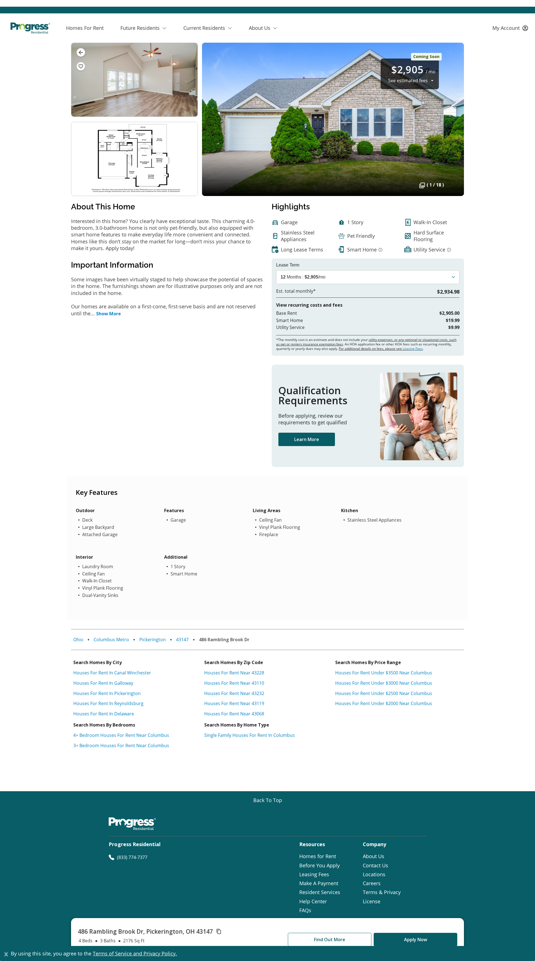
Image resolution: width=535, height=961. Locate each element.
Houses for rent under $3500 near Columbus (383, 673)
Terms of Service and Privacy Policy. (135, 953)
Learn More (306, 439)
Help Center (313, 901)
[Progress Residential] (30, 28)
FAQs (305, 910)
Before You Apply (319, 865)
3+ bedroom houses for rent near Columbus (121, 745)
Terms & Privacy (382, 892)
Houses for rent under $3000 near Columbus (383, 683)
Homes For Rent (85, 28)
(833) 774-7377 (132, 857)
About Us (373, 856)
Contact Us (375, 865)
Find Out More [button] (329, 939)
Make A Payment (318, 883)
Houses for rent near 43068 (234, 714)
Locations (374, 874)
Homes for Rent (317, 856)
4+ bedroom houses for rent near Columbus (121, 735)
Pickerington (152, 639)
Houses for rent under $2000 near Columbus (383, 703)
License (371, 901)
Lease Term (287, 265)
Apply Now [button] (415, 939)
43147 (182, 639)
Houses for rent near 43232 (234, 693)
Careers (372, 883)
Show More (108, 314)
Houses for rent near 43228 (234, 673)
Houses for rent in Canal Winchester (112, 673)
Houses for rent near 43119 (234, 703)
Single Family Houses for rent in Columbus (249, 735)
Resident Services (319, 892)
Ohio (78, 639)
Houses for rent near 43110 (234, 683)
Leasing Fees (413, 348)
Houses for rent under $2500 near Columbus (383, 693)
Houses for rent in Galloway (103, 683)
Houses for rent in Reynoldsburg (108, 703)
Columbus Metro (111, 639)
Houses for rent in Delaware (103, 714)
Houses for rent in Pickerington (107, 693)
